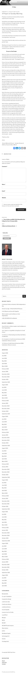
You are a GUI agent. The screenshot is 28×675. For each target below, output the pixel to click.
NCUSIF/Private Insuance (8, 625)
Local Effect (4, 615)
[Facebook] (14, 148)
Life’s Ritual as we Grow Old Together (10, 311)
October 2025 (5, 379)
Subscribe (5, 232)
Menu (14, 7)
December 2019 (5, 564)
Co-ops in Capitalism (7, 596)
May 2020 (4, 551)
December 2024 (6, 406)
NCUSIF (4, 623)
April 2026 (4, 363)
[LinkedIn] (17, 148)
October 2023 (5, 443)
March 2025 (5, 398)
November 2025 (6, 376)
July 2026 (4, 355)
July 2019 (4, 577)
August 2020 (5, 543)
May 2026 (4, 361)
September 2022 (6, 477)
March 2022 (4, 493)
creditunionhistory (6, 607)
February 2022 (5, 495)
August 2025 (5, 384)
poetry (3, 630)
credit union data (6, 601)
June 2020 (4, 548)
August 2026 (5, 353)
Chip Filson (16, 11)
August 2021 (5, 511)
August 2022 (5, 480)
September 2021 (6, 509)
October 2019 (5, 569)
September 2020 (6, 540)
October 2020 (5, 538)
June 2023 (4, 453)
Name (3, 184)
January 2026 (5, 371)
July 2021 (4, 514)
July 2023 (4, 450)
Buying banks (5, 593)
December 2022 (5, 469)
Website (4, 197)
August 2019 (5, 575)
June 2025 (4, 390)
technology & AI (5, 636)
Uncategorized (5, 641)
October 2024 (5, 411)
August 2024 (5, 416)
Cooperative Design (6, 599)
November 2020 (6, 535)
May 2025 (4, 392)
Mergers (4, 617)
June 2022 (4, 485)
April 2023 (4, 458)
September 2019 (6, 572)
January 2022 (5, 498)
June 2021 (4, 517)
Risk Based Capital (6, 633)
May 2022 (4, 487)
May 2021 (4, 519)
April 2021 (4, 522)
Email (3, 191)
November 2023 (6, 440)
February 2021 (5, 527)
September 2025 (6, 382)
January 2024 (5, 435)
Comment (4, 166)
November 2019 (5, 567)
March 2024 (5, 429)
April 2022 (4, 490)
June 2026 (4, 358)
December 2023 (6, 437)
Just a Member (9, 2)
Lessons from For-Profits (7, 612)
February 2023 (5, 464)
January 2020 (5, 562)
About (3, 660)
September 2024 (6, 413)
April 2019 (4, 585)
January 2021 (5, 530)
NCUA (3, 620)
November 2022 (5, 472)
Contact (4, 664)
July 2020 (4, 546)
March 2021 (4, 525)
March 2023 (5, 461)
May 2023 (4, 456)
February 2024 (5, 432)
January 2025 (5, 403)
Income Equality (5, 609)
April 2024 (4, 427)
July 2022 (4, 482)
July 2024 (4, 419)
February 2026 (5, 368)
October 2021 (5, 506)
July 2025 (4, 387)
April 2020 (4, 554)
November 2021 (5, 503)
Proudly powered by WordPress (8, 671)
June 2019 (4, 580)
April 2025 (4, 395)
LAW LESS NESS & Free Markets (9, 318)
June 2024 (4, 421)
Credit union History (6, 604)
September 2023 (6, 445)
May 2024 (4, 424)
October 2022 (5, 474)
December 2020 (6, 532)
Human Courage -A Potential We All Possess (12, 308)
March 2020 (5, 556)
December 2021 (5, 501)
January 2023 (5, 466)
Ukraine (4, 638)
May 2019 (4, 583)
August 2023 (5, 448)
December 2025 (6, 374)
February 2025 (5, 400)
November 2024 (6, 408)
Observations (5, 628)
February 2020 (5, 559)
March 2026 (5, 366)
